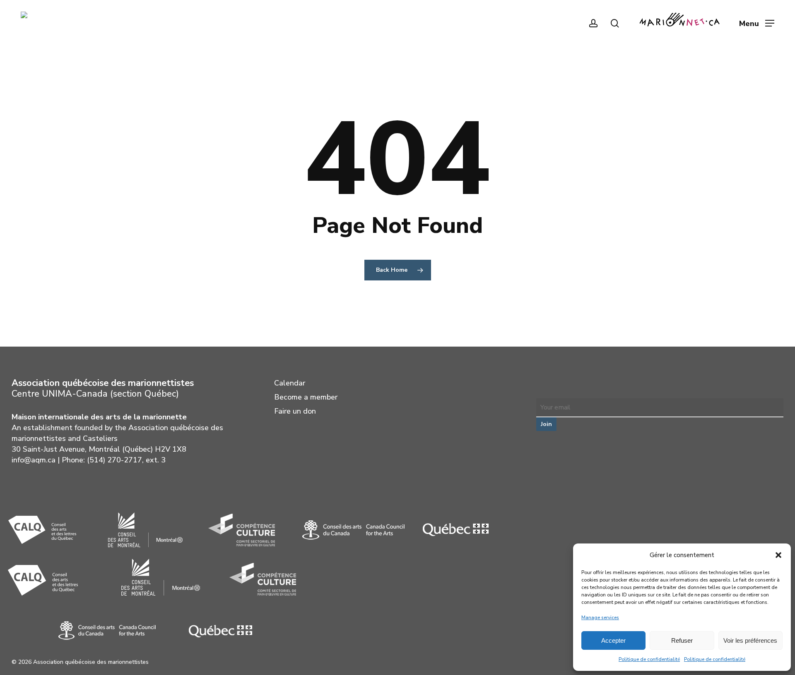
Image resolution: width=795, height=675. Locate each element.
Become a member (305, 397)
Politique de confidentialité (649, 659)
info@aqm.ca (33, 460)
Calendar (289, 383)
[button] (778, 555)
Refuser (682, 640)
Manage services (600, 617)
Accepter (613, 640)
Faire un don (295, 411)
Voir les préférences (750, 640)
